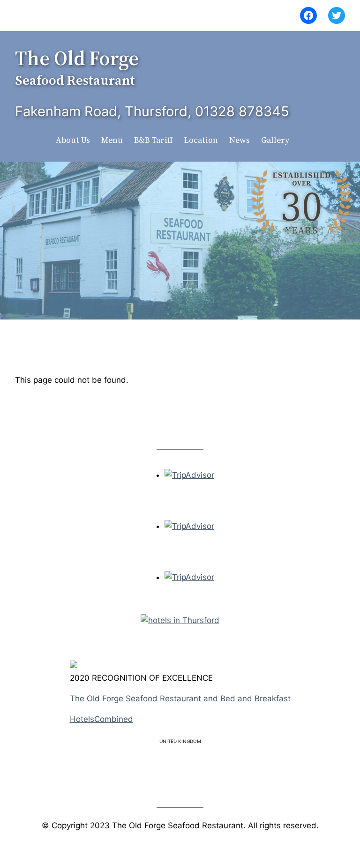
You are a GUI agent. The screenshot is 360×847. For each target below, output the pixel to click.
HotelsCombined (101, 719)
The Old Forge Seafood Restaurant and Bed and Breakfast (180, 698)
